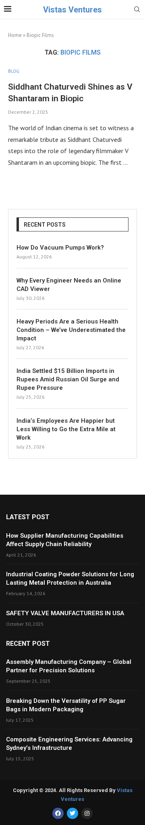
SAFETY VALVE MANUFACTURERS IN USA (65, 613)
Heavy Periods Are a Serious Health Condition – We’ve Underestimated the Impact (71, 330)
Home (15, 35)
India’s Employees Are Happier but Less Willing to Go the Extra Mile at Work (66, 429)
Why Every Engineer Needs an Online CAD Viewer (69, 285)
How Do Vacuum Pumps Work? (60, 247)
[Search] (137, 10)
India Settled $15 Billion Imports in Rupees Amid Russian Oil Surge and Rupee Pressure (68, 379)
